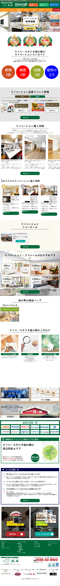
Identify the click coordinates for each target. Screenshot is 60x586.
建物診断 (19, 543)
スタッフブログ (37, 545)
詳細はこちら (6, 213)
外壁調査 (20, 546)
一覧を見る (25, 117)
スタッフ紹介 (36, 543)
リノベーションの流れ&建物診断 (18, 9)
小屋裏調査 (20, 549)
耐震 (3, 545)
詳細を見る (20, 241)
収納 (3, 546)
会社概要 (41, 9)
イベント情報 (56, 9)
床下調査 (20, 545)
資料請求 (49, 545)
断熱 (3, 543)
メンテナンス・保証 (33, 10)
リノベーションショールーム (49, 10)
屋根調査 (20, 548)
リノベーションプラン (11, 10)
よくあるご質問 (37, 546)
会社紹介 (35, 541)
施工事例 (26, 9)
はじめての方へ (4, 9)
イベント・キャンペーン (52, 543)
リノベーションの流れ (21, 541)
